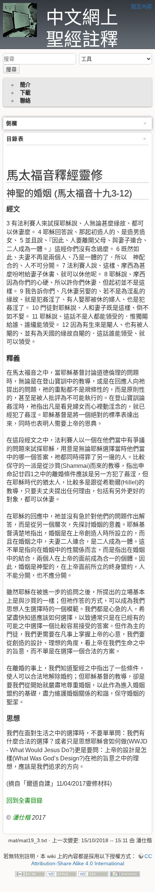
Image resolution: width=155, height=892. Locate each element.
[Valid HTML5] (62, 874)
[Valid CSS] (93, 874)
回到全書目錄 (24, 800)
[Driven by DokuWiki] (125, 874)
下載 (25, 93)
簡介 (25, 85)
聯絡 (25, 101)
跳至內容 (141, 6)
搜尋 (11, 69)
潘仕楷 (21, 817)
